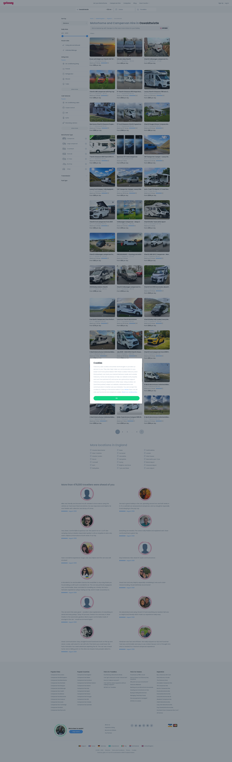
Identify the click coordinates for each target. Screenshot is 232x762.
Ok (117, 398)
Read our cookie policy (129, 392)
